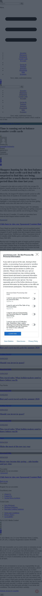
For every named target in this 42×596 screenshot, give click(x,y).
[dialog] (21, 298)
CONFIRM (13, 334)
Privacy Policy (33, 341)
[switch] (33, 299)
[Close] (38, 255)
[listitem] (21, 293)
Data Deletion (8, 341)
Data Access (21, 341)
